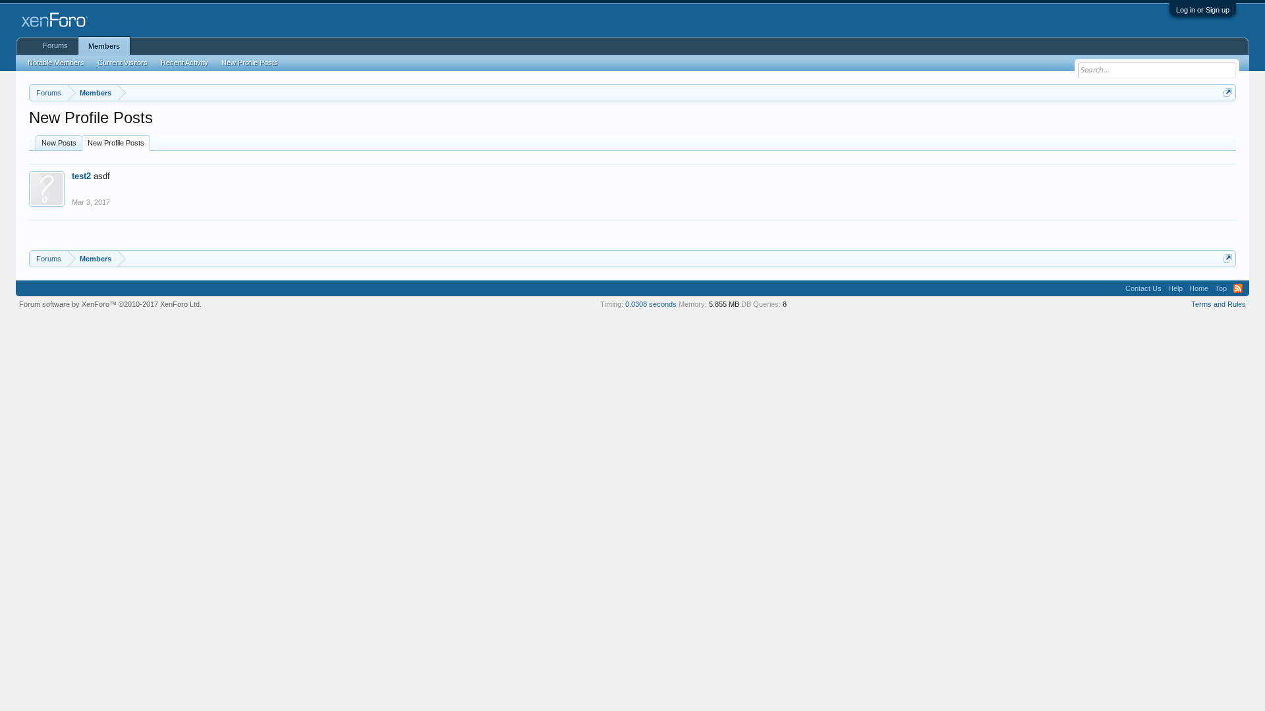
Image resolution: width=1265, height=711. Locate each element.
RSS (1238, 288)
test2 (81, 176)
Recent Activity (184, 62)
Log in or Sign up (1202, 10)
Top (1221, 288)
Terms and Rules (1218, 304)
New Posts (59, 143)
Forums (55, 45)
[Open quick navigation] (1227, 92)
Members (104, 46)
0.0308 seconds (651, 304)
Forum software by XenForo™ (110, 304)
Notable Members (56, 62)
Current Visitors (123, 62)
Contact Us (1143, 288)
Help (1175, 288)
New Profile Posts (116, 143)
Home (1198, 288)
